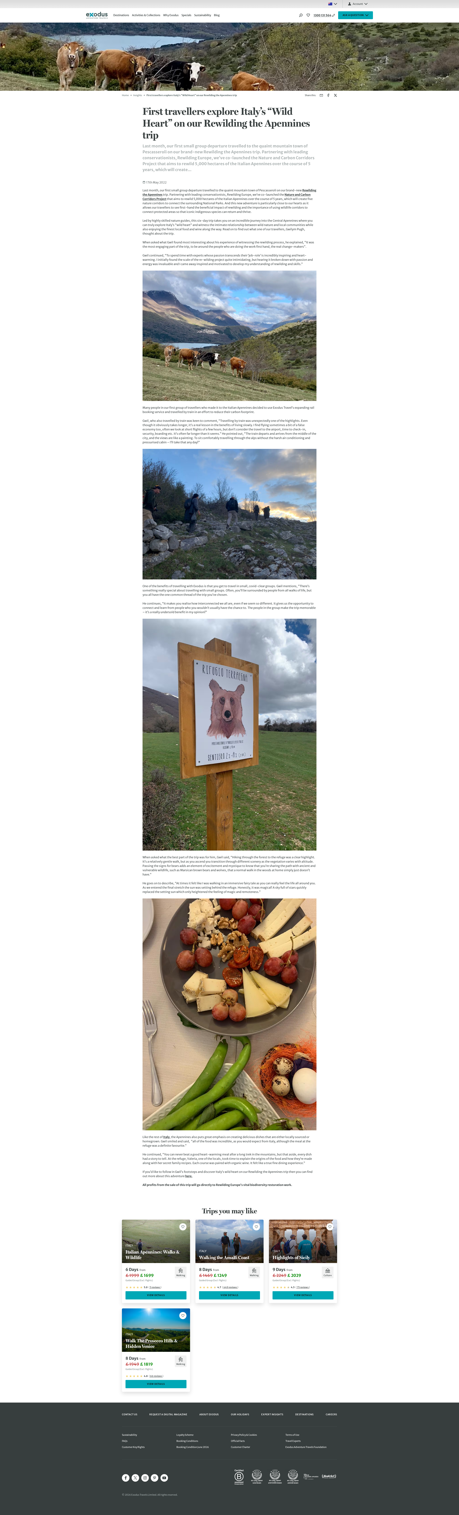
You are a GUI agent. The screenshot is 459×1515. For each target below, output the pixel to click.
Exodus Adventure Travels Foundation (305, 1447)
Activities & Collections (146, 15)
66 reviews (156, 1376)
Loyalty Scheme (184, 1434)
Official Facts (238, 1441)
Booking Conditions (187, 1441)
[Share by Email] (321, 95)
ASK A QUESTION (353, 15)
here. (188, 1176)
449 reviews (230, 1287)
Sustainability (202, 15)
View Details (156, 1295)
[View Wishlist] (309, 15)
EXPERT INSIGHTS (272, 1414)
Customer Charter (240, 1447)
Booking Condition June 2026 (192, 1447)
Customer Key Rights (133, 1447)
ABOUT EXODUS (209, 1414)
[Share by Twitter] (335, 95)
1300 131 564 (322, 15)
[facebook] (125, 1478)
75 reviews (303, 1287)
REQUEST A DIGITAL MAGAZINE (168, 1414)
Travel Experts (293, 1441)
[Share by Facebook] (328, 95)
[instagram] (145, 1478)
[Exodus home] (97, 15)
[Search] (301, 15)
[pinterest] (154, 1478)
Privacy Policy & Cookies (244, 1434)
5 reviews (155, 1287)
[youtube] (164, 1478)
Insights (137, 95)
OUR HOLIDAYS (240, 1414)
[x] (135, 1478)
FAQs (124, 1441)
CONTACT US (129, 1414)
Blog (217, 15)
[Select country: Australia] (332, 4)
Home (125, 95)
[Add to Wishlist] (182, 1226)
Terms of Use (292, 1434)
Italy (166, 1137)
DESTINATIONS (304, 1414)
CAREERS (331, 1414)
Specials (186, 15)
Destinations (121, 15)
